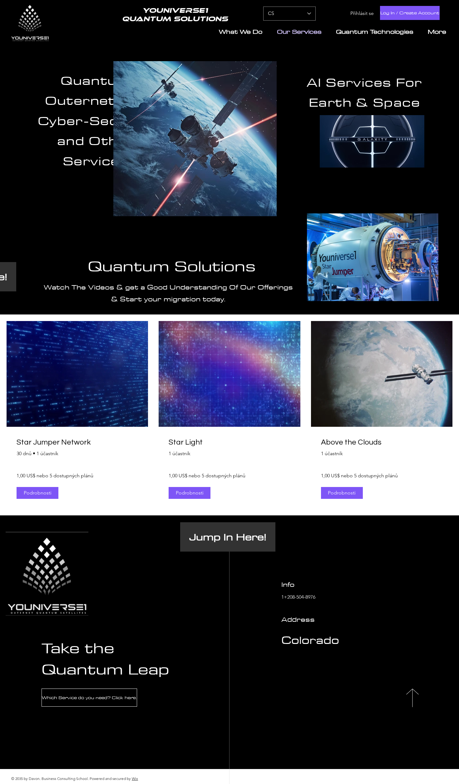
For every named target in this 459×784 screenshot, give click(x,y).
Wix (135, 778)
